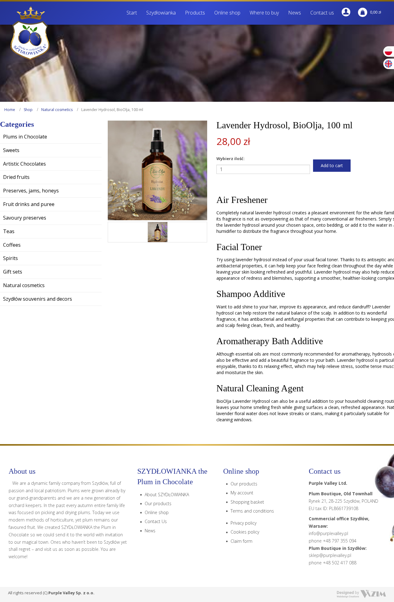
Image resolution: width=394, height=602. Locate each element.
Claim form (241, 541)
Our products (158, 503)
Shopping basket (247, 502)
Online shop (157, 512)
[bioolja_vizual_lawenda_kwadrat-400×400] (157, 232)
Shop (28, 109)
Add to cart (332, 165)
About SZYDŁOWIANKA (167, 494)
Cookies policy (245, 532)
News (150, 531)
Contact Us (156, 521)
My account (242, 493)
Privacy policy (243, 523)
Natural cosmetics (57, 109)
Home (9, 109)
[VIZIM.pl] (361, 594)
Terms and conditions (252, 511)
